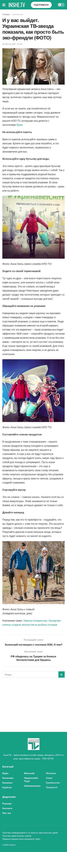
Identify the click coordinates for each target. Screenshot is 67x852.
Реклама (7, 803)
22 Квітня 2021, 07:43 (12, 43)
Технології (51, 787)
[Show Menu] (3, 4)
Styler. (19, 125)
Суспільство (17, 14)
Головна (6, 14)
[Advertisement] (33, 702)
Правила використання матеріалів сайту (21, 838)
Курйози (7, 787)
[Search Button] (61, 674)
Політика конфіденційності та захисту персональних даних (30, 832)
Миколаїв (29, 773)
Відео (5, 773)
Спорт (49, 777)
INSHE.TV (16, 4)
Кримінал (7, 782)
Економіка (7, 777)
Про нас (6, 812)
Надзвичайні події (31, 779)
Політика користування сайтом (16, 835)
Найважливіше (32, 785)
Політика (51, 773)
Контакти (7, 808)
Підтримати (41, 4)
